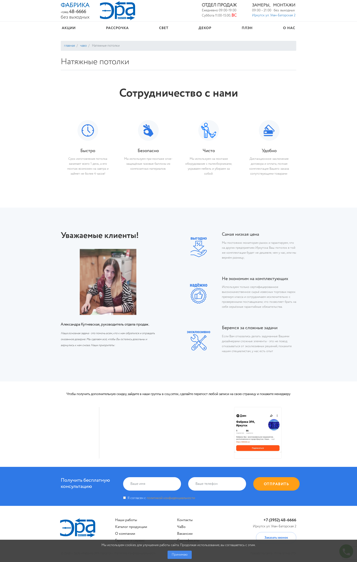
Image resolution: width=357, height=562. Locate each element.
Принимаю (180, 554)
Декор (205, 28)
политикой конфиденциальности (171, 498)
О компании (125, 534)
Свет (163, 28)
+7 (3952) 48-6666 (279, 520)
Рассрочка (117, 28)
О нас (289, 28)
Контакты (185, 520)
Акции (69, 28)
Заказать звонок (276, 538)
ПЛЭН (247, 28)
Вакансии (185, 534)
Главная (69, 45)
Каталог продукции (131, 527)
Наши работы (126, 520)
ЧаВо (83, 45)
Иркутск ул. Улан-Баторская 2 (273, 15)
